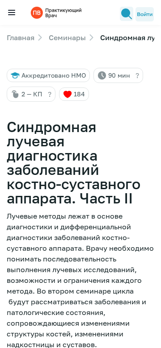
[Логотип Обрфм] (57, 12)
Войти (145, 14)
